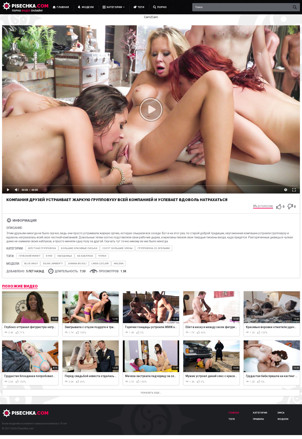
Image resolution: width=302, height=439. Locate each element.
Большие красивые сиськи (79, 248)
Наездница (64, 256)
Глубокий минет (30, 256)
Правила (258, 419)
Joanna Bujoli (77, 263)
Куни (49, 256)
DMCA (281, 412)
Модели (283, 419)
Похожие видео (20, 286)
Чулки (102, 256)
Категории (260, 412)
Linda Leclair (100, 263)
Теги (231, 419)
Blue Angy (31, 263)
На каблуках (85, 256)
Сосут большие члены (117, 248)
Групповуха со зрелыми (154, 248)
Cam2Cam (151, 17)
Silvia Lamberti (53, 263)
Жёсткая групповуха (42, 248)
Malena (118, 263)
